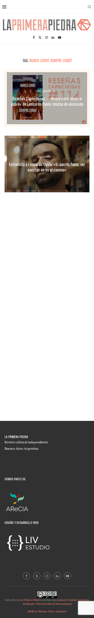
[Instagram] (46, 37)
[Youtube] (59, 37)
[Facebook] (34, 37)
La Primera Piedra (30, 600)
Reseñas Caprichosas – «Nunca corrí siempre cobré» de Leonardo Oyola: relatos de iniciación (47, 101)
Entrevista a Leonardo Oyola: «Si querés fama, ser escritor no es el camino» (47, 167)
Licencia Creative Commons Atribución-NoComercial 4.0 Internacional (55, 601)
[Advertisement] (47, 247)
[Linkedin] (53, 37)
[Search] (89, 6)
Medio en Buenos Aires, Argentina (47, 611)
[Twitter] (40, 37)
